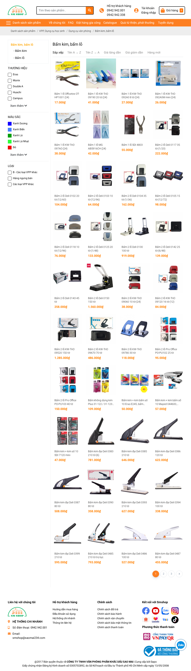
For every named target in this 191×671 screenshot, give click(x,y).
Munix (16, 80)
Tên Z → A (92, 52)
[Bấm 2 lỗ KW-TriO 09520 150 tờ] (67, 329)
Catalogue (110, 22)
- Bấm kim (20, 51)
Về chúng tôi (57, 22)
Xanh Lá (18, 135)
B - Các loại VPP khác (25, 172)
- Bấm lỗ (19, 58)
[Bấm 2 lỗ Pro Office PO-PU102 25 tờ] (168, 329)
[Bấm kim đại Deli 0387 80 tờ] (67, 482)
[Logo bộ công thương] (160, 651)
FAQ (70, 22)
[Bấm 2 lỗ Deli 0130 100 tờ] (135, 226)
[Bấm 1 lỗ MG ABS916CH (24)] (101, 124)
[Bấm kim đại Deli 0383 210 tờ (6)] (101, 431)
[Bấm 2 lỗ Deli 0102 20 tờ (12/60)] (67, 175)
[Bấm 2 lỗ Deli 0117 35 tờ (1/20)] (168, 124)
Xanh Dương (20, 123)
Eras (15, 74)
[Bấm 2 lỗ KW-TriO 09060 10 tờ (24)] (135, 278)
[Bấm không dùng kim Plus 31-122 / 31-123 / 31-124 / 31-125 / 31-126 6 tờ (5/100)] (101, 380)
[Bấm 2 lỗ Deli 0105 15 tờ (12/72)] (168, 175)
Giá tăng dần (112, 52)
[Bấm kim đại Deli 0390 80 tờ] (101, 482)
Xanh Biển (19, 129)
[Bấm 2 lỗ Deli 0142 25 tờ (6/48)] (168, 226)
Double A (18, 86)
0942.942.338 (116, 15)
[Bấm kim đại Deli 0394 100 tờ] (168, 482)
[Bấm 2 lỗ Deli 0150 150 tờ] (101, 278)
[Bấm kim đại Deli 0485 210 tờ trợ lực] (101, 533)
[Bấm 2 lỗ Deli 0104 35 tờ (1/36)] (135, 175)
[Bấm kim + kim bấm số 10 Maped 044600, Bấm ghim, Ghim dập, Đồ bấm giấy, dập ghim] (168, 380)
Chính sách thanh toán (110, 627)
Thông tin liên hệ (62, 622)
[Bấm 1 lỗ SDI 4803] (135, 124)
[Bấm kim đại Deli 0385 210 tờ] (135, 431)
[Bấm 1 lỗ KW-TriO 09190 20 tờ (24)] (101, 73)
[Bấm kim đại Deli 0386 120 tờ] (168, 431)
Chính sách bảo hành (109, 613)
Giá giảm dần (134, 52)
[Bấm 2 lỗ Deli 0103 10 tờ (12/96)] (101, 175)
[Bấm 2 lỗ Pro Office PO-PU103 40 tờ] (67, 380)
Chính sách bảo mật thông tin (114, 622)
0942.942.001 (116, 10)
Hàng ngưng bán (22, 178)
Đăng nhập (148, 12)
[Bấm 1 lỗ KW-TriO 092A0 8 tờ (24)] (135, 73)
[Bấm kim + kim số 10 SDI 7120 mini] (67, 431)
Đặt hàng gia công (88, 22)
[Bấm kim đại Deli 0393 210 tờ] (135, 482)
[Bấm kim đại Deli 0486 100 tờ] (135, 533)
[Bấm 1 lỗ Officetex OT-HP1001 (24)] (67, 73)
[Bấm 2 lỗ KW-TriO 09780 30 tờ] (135, 329)
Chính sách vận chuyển (110, 618)
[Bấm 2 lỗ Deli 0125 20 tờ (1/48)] (101, 226)
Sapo (154, 661)
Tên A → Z (74, 52)
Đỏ (14, 147)
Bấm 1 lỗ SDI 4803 (132, 144)
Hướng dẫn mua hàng (65, 609)
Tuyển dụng (165, 22)
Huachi (17, 92)
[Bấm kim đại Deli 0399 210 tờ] (67, 533)
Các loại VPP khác (23, 184)
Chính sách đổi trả (107, 609)
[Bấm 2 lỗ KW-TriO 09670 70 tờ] (101, 329)
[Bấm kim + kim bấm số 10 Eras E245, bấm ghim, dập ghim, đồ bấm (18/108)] (135, 380)
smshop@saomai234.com (28, 638)
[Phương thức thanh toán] (158, 636)
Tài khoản (147, 8)
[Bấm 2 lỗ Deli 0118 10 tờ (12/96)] (67, 226)
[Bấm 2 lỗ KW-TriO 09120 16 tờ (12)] (168, 278)
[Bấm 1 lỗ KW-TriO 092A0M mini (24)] (168, 73)
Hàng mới (154, 52)
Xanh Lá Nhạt (21, 141)
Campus (18, 98)
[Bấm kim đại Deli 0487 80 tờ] (168, 533)
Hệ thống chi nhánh (64, 618)
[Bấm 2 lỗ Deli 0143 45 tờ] (67, 278)
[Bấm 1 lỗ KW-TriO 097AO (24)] (67, 124)
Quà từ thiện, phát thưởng (137, 22)
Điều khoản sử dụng (64, 613)
